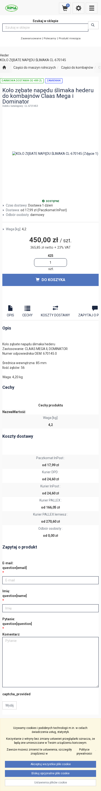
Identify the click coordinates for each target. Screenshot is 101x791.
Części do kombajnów (77, 67)
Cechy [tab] (27, 315)
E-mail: (14, 565)
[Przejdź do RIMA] (4, 68)
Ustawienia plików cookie (50, 782)
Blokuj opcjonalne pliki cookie (50, 773)
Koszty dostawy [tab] (55, 315)
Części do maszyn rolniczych (34, 67)
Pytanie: (17, 621)
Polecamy (50, 38)
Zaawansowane (31, 38)
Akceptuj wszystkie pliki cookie (51, 764)
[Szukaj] (93, 25)
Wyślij (9, 705)
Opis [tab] (10, 315)
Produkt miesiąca (70, 38)
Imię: (14, 593)
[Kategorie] (91, 8)
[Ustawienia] (78, 8)
